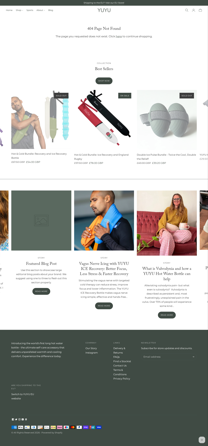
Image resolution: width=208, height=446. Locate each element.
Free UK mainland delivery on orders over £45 (104, 3)
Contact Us (119, 365)
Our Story (91, 348)
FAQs (116, 356)
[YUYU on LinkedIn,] (26, 419)
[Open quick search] (187, 10)
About (40, 10)
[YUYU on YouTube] (23, 419)
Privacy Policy (121, 378)
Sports (29, 10)
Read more (104, 306)
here (119, 36)
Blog (50, 10)
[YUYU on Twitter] (16, 419)
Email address (151, 353)
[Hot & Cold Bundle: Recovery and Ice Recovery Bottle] (41, 119)
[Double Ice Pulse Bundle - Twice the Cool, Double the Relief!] (167, 120)
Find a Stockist (122, 361)
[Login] (194, 10)
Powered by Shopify (51, 432)
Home (9, 10)
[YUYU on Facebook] (13, 419)
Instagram (91, 352)
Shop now (104, 81)
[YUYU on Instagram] (19, 419)
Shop (18, 10)
